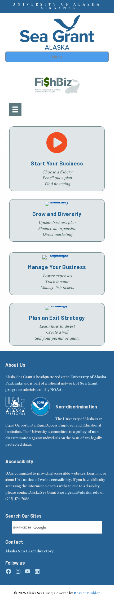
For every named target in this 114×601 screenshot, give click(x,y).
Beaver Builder (87, 593)
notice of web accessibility (47, 480)
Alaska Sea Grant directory (29, 551)
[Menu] (15, 109)
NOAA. (56, 390)
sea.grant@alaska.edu (79, 493)
